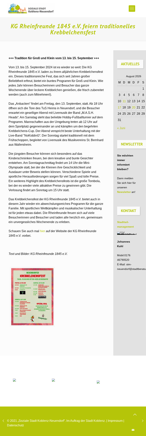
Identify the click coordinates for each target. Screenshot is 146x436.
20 (133, 107)
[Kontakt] (133, 429)
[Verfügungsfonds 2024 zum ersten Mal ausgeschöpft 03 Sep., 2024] (142, 420)
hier (42, 231)
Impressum (115, 420)
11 (124, 101)
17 (119, 107)
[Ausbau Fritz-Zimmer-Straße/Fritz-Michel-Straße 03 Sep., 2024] (3, 420)
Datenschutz (15, 425)
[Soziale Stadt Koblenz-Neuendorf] (31, 8)
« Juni (121, 128)
